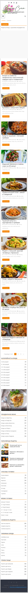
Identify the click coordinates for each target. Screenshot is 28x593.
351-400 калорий (5, 380)
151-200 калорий (5, 369)
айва (19, 196)
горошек (4, 256)
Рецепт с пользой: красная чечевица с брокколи (12, 252)
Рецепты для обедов (6, 569)
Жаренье (3, 480)
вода (22, 196)
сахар (23, 111)
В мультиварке (5, 475)
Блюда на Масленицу (6, 425)
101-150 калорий (5, 367)
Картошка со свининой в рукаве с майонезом (17, 465)
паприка (11, 282)
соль (3, 113)
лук (8, 83)
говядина (20, 81)
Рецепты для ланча (6, 566)
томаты (10, 84)
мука (20, 111)
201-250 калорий (5, 372)
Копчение (3, 485)
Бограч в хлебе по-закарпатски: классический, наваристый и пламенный (13, 77)
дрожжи (20, 109)
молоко (12, 111)
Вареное (3, 478)
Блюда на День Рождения (7, 436)
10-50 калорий (4, 362)
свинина (23, 83)
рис (17, 198)
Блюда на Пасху (5, 433)
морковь (11, 83)
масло (9, 111)
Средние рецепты (5, 526)
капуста (4, 111)
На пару (3, 488)
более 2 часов (4, 515)
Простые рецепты (5, 523)
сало (20, 83)
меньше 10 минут (5, 502)
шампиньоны (8, 113)
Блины (3, 552)
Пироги (3, 542)
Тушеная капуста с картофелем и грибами (11, 222)
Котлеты (3, 547)
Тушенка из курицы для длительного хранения (17, 459)
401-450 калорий (5, 382)
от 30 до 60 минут (5, 507)
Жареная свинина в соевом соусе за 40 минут (12, 165)
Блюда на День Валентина (7, 423)
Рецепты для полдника (7, 571)
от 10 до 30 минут (5, 504)
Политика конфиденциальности (18, 587)
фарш (3, 314)
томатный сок (20, 141)
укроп (3, 344)
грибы (19, 139)
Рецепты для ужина (6, 574)
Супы (2, 545)
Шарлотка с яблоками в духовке (17, 452)
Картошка (3, 539)
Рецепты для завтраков (7, 563)
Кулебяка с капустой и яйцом (13, 107)
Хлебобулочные (5, 537)
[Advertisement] (14, 44)
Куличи (3, 555)
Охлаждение (4, 491)
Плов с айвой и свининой (12, 279)
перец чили (15, 83)
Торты (2, 550)
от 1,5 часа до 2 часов (6, 512)
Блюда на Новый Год (6, 418)
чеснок (14, 84)
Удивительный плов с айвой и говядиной (13, 193)
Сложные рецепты (5, 528)
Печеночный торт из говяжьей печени (16, 446)
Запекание (4, 483)
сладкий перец (5, 84)
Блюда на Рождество (6, 420)
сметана (13, 313)
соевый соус (4, 169)
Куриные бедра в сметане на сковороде (13, 338)
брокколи (20, 254)
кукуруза (8, 256)
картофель (4, 83)
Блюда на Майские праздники (8, 431)
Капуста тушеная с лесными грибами (13, 137)
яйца (12, 113)
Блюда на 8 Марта (5, 428)
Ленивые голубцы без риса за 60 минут (13, 308)
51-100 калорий (5, 364)
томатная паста (16, 226)
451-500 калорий (5, 385)
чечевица (18, 256)
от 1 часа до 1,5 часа (6, 510)
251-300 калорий (5, 375)
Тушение (3, 493)
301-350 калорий (5, 377)
